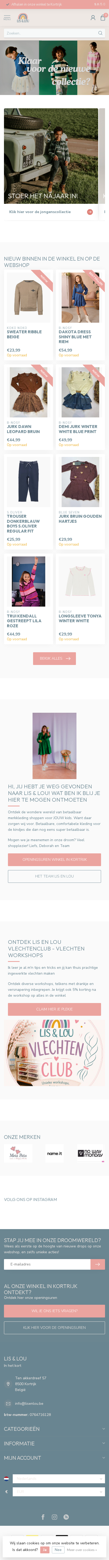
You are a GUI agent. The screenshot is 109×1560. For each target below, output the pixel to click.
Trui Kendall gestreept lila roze (24, 621)
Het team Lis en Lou (54, 876)
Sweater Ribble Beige (24, 334)
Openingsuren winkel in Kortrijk (54, 859)
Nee (58, 1549)
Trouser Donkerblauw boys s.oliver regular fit (23, 523)
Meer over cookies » (82, 1550)
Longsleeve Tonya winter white (80, 618)
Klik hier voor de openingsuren (54, 1327)
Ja (45, 1549)
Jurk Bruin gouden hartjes (80, 519)
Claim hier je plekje (54, 1009)
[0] (103, 17)
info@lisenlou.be (29, 1403)
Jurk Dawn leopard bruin (23, 429)
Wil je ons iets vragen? (54, 1310)
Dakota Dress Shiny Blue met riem (75, 337)
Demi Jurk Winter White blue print (78, 429)
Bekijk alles (51, 658)
